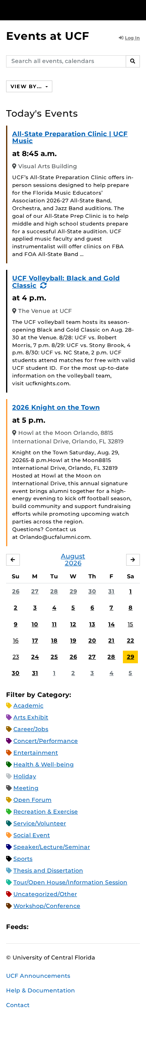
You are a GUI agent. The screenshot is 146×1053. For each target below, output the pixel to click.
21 (111, 640)
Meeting (26, 788)
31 (111, 591)
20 (92, 640)
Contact (18, 1005)
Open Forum (32, 799)
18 (54, 640)
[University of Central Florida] (62, 10)
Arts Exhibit (30, 717)
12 (73, 624)
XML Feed (80, 927)
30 (92, 591)
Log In (132, 38)
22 (130, 640)
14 (111, 624)
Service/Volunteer (39, 823)
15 (130, 624)
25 (54, 656)
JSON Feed (94, 927)
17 (35, 640)
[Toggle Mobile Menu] (138, 9)
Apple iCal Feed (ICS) (39, 927)
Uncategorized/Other (45, 894)
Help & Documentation (40, 990)
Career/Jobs (30, 729)
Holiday (24, 776)
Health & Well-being (43, 764)
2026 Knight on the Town (56, 407)
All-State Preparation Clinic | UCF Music (70, 137)
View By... (27, 86)
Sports (22, 858)
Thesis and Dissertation (48, 870)
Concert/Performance (45, 741)
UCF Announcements (38, 975)
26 (15, 591)
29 (73, 591)
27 (35, 591)
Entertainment (35, 752)
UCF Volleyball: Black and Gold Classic (66, 281)
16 (16, 640)
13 (92, 624)
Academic (28, 705)
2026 (73, 563)
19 (73, 640)
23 (16, 656)
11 (54, 624)
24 (35, 656)
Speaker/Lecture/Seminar (51, 847)
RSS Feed (66, 927)
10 (35, 624)
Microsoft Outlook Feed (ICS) (53, 927)
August (73, 556)
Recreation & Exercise (45, 811)
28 (54, 591)
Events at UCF (47, 36)
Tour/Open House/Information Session (70, 882)
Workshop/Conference (46, 906)
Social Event (31, 835)
